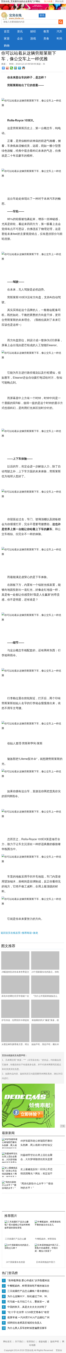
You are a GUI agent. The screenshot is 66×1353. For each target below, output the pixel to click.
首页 (7, 31)
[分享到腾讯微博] (19, 68)
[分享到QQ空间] (15, 68)
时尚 (59, 38)
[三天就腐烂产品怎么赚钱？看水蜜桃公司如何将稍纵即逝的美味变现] (18, 1228)
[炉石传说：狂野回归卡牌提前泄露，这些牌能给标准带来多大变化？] (15, 1017)
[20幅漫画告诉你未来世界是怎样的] (15, 969)
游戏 (33, 38)
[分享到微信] (11, 68)
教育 (46, 31)
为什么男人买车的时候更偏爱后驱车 (27, 1328)
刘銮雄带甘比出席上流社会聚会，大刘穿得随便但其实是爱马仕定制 (36, 1159)
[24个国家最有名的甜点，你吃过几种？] (45, 969)
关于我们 (19, 1341)
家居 (7, 38)
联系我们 (31, 1341)
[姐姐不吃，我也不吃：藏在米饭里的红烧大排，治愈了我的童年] (45, 1041)
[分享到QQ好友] (23, 68)
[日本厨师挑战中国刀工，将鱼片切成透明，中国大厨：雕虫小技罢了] (48, 1251)
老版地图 (43, 1341)
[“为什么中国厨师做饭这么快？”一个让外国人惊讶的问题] (45, 993)
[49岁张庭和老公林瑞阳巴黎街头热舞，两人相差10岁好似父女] (10, 1148)
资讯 (42, 15)
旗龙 (35, 933)
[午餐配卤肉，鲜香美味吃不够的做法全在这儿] (48, 1225)
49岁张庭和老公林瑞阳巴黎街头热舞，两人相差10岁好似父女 (36, 1145)
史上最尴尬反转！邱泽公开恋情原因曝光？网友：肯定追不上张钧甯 (36, 1173)
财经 (33, 31)
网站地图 (59, 1)
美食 (46, 38)
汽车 (59, 31)
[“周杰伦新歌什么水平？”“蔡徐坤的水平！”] (10, 1188)
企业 (20, 38)
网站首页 (7, 1341)
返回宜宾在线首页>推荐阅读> (17, 933)
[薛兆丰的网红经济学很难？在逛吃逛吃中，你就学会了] (15, 993)
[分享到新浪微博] (7, 68)
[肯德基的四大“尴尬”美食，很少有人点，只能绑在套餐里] (45, 1017)
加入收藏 (48, 1)
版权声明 (54, 1341)
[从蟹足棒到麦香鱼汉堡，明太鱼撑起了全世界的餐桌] (15, 1041)
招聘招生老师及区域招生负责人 (24, 1322)
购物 (7, 45)
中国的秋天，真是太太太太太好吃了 (27, 1307)
